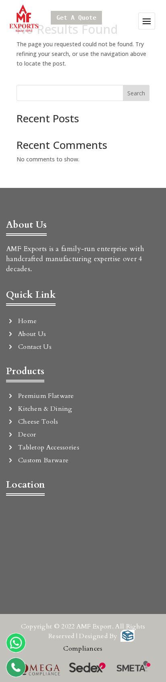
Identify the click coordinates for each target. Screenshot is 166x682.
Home (27, 321)
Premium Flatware (46, 395)
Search (136, 93)
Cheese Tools (38, 421)
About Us (32, 334)
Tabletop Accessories (48, 447)
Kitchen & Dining (45, 408)
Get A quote (76, 17)
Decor (27, 434)
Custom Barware (43, 460)
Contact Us (35, 346)
